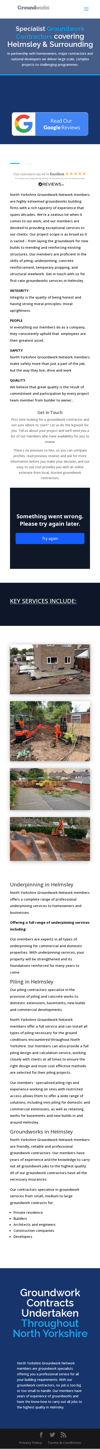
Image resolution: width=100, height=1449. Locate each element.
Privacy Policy (30, 1442)
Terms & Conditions (64, 1442)
